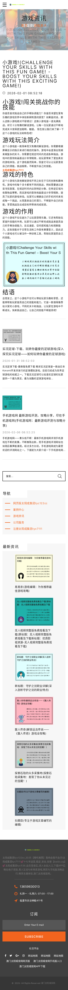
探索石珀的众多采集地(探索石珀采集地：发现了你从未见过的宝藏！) (33, 777)
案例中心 (18, 509)
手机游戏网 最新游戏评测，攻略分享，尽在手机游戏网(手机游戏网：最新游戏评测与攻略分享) (34, 421)
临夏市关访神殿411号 (31, 900)
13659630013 (30, 886)
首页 (24, 25)
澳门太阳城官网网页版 (18, 961)
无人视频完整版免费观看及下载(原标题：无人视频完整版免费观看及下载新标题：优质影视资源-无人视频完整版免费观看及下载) (33, 638)
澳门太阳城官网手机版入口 (47, 961)
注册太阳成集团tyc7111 (27, 528)
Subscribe (34, 936)
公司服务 (18, 522)
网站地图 (32, 955)
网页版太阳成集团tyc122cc (30, 503)
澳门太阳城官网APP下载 (32, 966)
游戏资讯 (40, 25)
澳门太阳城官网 (48, 983)
